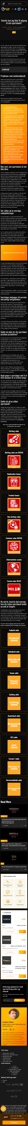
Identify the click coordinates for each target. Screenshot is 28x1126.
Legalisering (4, 816)
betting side (23, 174)
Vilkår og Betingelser (15, 1071)
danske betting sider (13, 56)
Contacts (15, 1074)
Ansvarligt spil (14, 1068)
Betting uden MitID (7, 1056)
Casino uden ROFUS (7, 1061)
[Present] (15, 9)
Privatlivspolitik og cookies (14, 1069)
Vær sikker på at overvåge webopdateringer (14, 76)
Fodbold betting (6, 1058)
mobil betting (22, 49)
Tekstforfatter (14, 1072)
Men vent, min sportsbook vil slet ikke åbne (14, 74)
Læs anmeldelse (10, 931)
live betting (19, 356)
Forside (5, 27)
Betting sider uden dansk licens (10, 1054)
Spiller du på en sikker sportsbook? (11, 91)
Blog (10, 27)
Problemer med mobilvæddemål (11, 71)
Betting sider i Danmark (8, 1053)
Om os (14, 1066)
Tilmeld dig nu (19, 1000)
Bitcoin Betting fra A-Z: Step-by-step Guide (14, 867)
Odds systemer (6, 1059)
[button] (14, 69)
